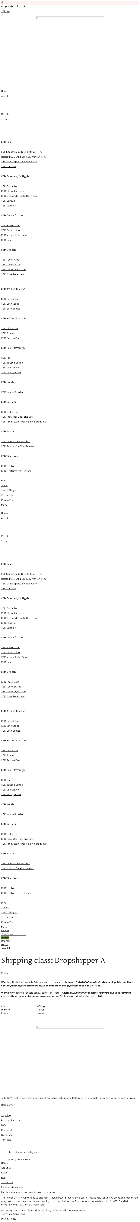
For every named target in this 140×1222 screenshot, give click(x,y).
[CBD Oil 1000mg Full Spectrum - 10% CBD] (8, 1010)
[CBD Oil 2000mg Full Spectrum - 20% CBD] (44, 1010)
